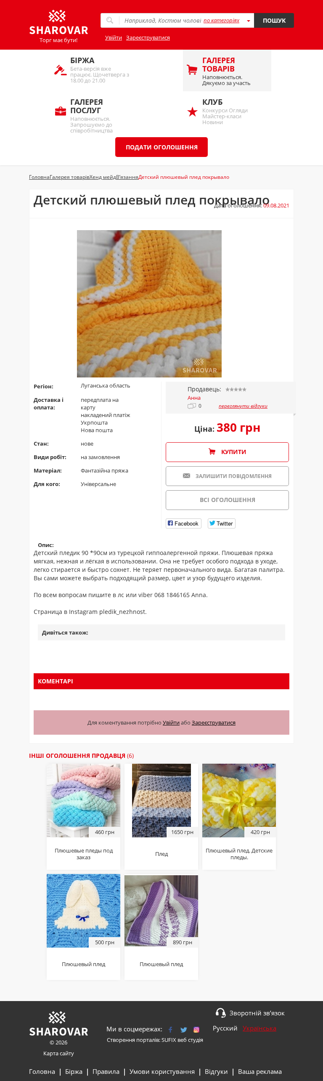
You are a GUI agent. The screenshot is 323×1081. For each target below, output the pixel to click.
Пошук (274, 20)
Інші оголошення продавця (81, 756)
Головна (42, 1071)
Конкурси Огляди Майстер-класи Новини (225, 111)
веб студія (190, 1040)
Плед (161, 854)
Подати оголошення (162, 147)
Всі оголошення (227, 500)
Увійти (113, 37)
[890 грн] (161, 910)
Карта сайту (58, 1053)
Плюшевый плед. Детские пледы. (239, 854)
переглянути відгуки (243, 406)
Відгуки (216, 1071)
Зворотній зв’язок (257, 1013)
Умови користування (162, 1071)
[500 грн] (83, 910)
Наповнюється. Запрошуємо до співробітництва (91, 115)
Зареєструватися (148, 37)
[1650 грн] (161, 800)
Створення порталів (133, 1040)
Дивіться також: (65, 632)
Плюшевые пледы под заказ (84, 854)
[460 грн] (83, 800)
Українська (259, 1028)
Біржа (73, 1071)
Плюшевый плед (83, 964)
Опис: (46, 545)
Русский (225, 1028)
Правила (106, 1071)
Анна (194, 397)
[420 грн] (239, 800)
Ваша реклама (260, 1071)
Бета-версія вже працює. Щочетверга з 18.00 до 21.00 (99, 69)
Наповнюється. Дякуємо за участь (226, 71)
